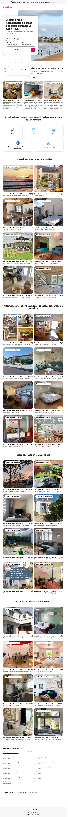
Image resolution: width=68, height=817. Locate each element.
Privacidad (30, 814)
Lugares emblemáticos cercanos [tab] (30, 752)
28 (25, 69)
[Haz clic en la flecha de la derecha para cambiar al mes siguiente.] (28, 49)
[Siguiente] (37, 77)
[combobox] (20, 39)
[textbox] (13, 45)
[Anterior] (30, 77)
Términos (36, 814)
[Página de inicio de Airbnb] (7, 7)
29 (28, 69)
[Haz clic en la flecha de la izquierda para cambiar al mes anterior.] (8, 49)
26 (18, 69)
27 (21, 69)
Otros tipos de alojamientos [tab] (10, 752)
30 (8, 73)
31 (12, 73)
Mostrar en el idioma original (47, 2)
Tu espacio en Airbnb (56, 7)
